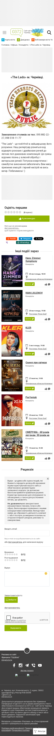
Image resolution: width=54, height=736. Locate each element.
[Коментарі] (49, 284)
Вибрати (12, 600)
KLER (28, 327)
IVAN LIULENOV (34, 292)
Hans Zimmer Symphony (33, 259)
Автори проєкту (27, 671)
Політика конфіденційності (13, 728)
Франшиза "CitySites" (10, 657)
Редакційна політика (21, 730)
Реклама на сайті (9, 655)
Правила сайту (31, 728)
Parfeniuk (31, 397)
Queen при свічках (36, 362)
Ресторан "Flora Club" (38, 314)
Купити (28, 284)
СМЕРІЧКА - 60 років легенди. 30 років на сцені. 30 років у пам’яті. (37, 436)
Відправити (15, 628)
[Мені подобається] (46, 284)
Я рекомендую (28, 218)
